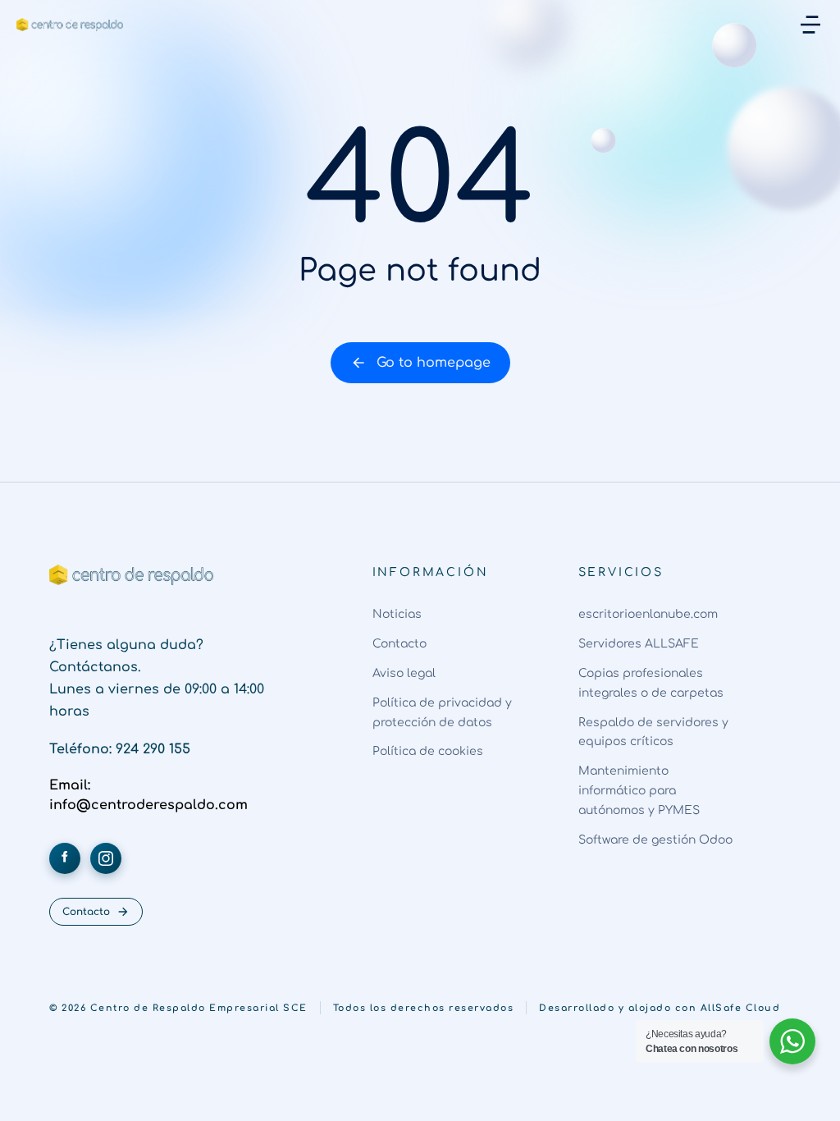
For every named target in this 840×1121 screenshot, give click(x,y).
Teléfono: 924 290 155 (119, 749)
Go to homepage (434, 362)
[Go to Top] (806, 1087)
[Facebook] (64, 858)
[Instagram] (105, 858)
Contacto (86, 911)
